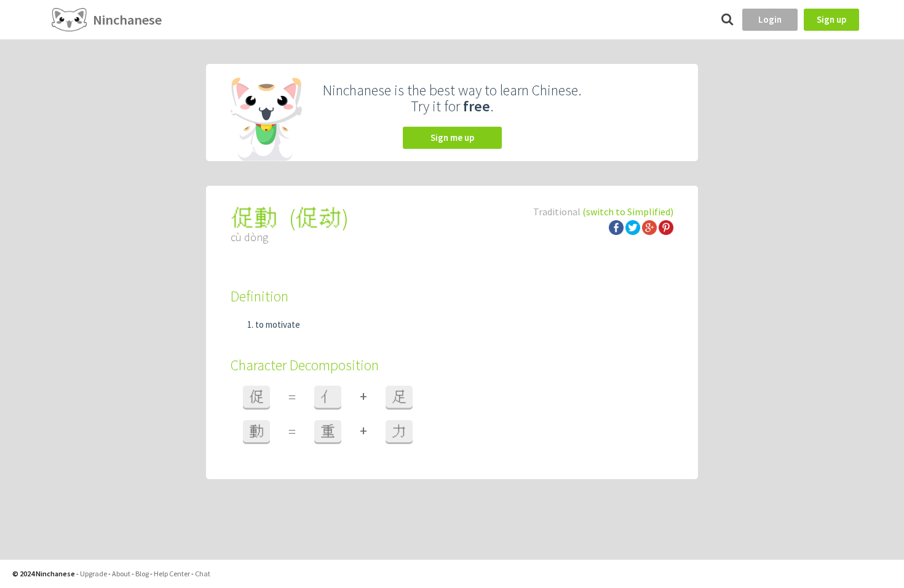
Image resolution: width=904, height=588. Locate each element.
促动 (318, 218)
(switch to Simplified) (627, 211)
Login (770, 19)
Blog (142, 573)
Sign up (831, 19)
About (121, 573)
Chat (202, 573)
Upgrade (93, 573)
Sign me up (452, 137)
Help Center (172, 573)
